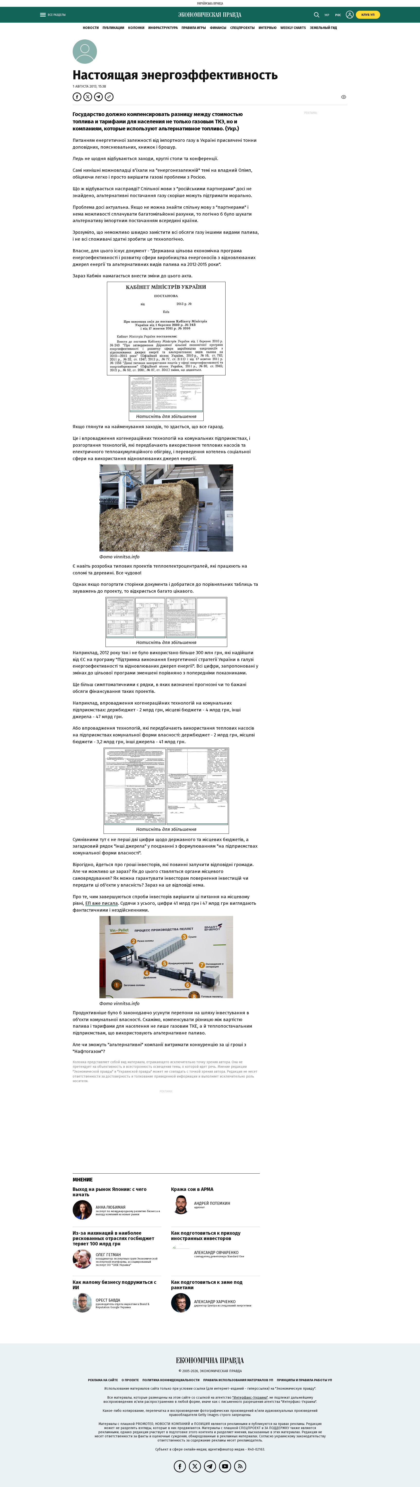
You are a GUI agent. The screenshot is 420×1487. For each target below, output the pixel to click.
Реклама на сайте (103, 1380)
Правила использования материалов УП (238, 1380)
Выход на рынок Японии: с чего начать (110, 1191)
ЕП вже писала (101, 903)
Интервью (268, 28)
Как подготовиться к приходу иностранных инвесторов (205, 1235)
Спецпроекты (242, 28)
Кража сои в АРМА (192, 1189)
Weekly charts (293, 28)
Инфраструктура (163, 28)
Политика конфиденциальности (171, 1380)
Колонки (136, 28)
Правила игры (194, 28)
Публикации (113, 28)
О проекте (130, 1380)
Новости (91, 28)
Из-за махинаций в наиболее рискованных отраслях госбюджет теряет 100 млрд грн (113, 1238)
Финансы (218, 28)
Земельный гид (323, 28)
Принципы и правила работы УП (304, 1380)
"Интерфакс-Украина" (250, 1398)
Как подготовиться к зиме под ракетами (207, 1284)
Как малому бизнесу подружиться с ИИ (114, 1284)
